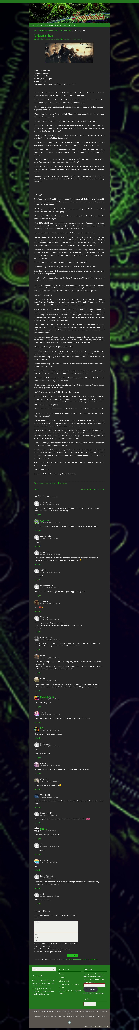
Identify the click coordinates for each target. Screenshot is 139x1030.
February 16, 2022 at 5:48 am (50, 681)
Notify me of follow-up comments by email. (53, 949)
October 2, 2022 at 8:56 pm (49, 831)
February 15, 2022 (53, 39)
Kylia (42, 728)
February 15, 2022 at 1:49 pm (50, 603)
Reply (39, 515)
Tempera (95, 1026)
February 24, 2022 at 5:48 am (50, 766)
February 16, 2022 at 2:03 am (50, 658)
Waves (61, 974)
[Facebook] (69, 1022)
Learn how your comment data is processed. (81, 959)
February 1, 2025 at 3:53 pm (49, 896)
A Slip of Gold (64, 981)
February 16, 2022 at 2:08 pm (50, 699)
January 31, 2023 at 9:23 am (49, 846)
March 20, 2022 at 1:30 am (49, 797)
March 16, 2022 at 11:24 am (49, 781)
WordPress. (104, 1026)
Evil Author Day (65, 30)
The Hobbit (78, 39)
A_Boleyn (44, 520)
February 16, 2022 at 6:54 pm (50, 730)
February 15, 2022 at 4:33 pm (50, 619)
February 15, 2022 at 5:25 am (50, 554)
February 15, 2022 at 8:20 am (50, 572)
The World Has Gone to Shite (91, 489)
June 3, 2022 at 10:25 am (48, 815)
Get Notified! (91, 989)
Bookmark (63, 483)
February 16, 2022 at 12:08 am (50, 640)
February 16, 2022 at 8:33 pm (50, 746)
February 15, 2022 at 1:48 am (50, 504)
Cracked (62, 977)
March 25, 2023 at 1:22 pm (49, 862)
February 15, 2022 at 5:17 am (49, 538)
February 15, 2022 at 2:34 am (50, 523)
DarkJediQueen (47, 697)
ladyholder (40, 39)
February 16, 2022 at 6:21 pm (50, 714)
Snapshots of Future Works (48, 30)
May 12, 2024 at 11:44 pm (48, 878)
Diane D (43, 829)
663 (37, 489)
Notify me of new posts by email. (49, 952)
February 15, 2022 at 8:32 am (50, 588)
